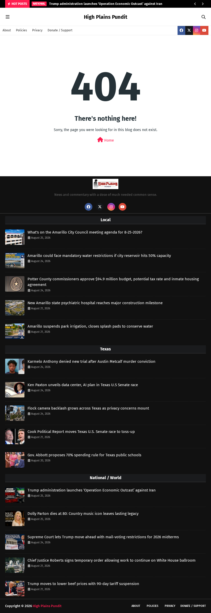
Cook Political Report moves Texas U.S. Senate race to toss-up (81, 431)
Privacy (37, 30)
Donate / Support (60, 30)
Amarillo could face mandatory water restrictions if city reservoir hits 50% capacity (99, 255)
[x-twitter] (189, 30)
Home (108, 140)
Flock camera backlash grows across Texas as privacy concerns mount (88, 408)
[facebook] (181, 30)
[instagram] (196, 30)
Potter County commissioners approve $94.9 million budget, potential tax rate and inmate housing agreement (113, 282)
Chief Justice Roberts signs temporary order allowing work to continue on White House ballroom (112, 560)
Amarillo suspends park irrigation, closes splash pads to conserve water (90, 326)
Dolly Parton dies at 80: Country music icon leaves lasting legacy (83, 513)
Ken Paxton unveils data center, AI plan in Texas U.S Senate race (83, 385)
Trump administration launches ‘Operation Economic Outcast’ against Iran (105, 4)
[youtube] (204, 30)
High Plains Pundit (105, 17)
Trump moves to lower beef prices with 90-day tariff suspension (83, 583)
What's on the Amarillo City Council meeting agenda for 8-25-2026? (85, 232)
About (7, 30)
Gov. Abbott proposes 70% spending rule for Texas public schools (84, 455)
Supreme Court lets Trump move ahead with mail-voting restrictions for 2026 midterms (103, 537)
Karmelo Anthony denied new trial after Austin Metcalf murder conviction (91, 361)
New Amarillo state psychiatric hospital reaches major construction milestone (95, 303)
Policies (21, 30)
